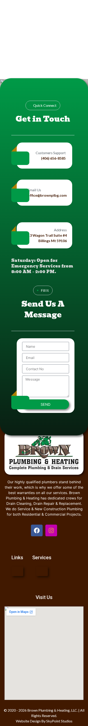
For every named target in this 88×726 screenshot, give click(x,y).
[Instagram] (51, 530)
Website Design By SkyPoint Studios (44, 721)
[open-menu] (17, 571)
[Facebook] (37, 530)
